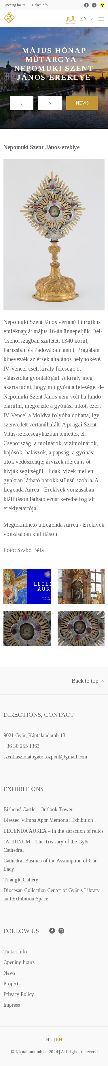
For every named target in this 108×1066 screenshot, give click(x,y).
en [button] (84, 19)
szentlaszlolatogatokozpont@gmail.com (45, 757)
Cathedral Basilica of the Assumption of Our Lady (50, 865)
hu (49, 1039)
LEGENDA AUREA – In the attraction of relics (53, 831)
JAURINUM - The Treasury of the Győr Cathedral (46, 846)
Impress (11, 1005)
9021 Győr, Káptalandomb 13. (35, 735)
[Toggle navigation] (101, 19)
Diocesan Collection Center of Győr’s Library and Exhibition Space (51, 894)
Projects (11, 984)
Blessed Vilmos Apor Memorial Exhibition (48, 820)
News (82, 102)
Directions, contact (38, 714)
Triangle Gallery (20, 880)
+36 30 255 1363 (21, 746)
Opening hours (14, 5)
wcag (102, 5)
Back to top (86, 681)
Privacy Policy (18, 994)
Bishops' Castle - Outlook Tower (38, 809)
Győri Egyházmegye (70, 19)
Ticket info (39, 5)
